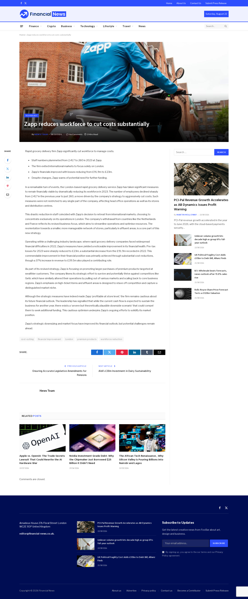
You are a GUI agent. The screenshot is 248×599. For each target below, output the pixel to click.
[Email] (7, 194)
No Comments (75, 134)
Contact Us (195, 3)
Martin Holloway (187, 215)
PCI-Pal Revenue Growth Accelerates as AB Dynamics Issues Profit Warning (201, 205)
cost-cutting (27, 339)
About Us (181, 3)
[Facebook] (7, 160)
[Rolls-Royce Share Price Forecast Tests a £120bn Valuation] (182, 294)
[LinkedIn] (7, 177)
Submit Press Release (215, 3)
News (142, 26)
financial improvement (49, 339)
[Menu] (21, 26)
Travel (126, 26)
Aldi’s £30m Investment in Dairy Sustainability (125, 371)
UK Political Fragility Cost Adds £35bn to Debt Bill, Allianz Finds (210, 256)
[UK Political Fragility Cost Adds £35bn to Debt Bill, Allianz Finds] (182, 259)
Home (169, 3)
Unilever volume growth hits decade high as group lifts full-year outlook (210, 240)
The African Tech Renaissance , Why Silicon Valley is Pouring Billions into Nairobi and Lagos (141, 459)
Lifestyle (108, 26)
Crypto (51, 26)
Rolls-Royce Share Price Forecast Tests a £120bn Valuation (211, 291)
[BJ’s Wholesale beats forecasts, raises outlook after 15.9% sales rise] (182, 275)
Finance (34, 26)
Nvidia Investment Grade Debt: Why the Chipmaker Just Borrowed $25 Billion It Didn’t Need (91, 459)
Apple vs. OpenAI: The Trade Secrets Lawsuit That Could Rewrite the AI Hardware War (42, 459)
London (69, 339)
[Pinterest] (7, 186)
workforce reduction (111, 339)
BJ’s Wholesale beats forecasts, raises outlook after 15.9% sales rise (211, 274)
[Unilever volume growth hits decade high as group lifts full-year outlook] (182, 240)
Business (66, 26)
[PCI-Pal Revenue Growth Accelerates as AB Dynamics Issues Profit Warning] (201, 179)
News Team (41, 134)
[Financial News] (43, 14)
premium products (87, 339)
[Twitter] (7, 168)
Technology (87, 26)
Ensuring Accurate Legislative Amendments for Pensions (60, 373)
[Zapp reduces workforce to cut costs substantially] (124, 92)
